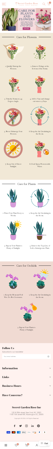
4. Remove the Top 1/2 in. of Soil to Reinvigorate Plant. (40, 247)
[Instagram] (26, 426)
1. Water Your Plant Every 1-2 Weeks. (13, 214)
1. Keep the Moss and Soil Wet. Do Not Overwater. (13, 296)
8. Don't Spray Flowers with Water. (39, 165)
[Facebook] (14, 426)
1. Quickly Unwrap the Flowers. (13, 67)
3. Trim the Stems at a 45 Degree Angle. (13, 100)
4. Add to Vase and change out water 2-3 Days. (40, 100)
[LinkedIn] (32, 426)
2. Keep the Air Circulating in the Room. (40, 214)
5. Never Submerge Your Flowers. (13, 132)
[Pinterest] (38, 426)
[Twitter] (20, 426)
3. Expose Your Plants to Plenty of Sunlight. (13, 247)
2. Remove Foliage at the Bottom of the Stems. (40, 67)
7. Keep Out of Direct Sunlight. (13, 165)
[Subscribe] (48, 356)
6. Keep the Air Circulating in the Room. (40, 132)
